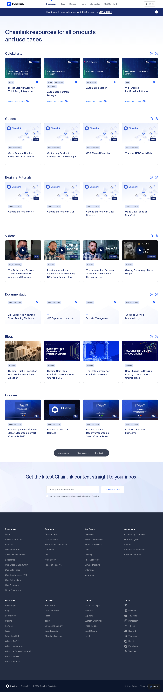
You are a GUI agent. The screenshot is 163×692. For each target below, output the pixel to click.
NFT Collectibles (92, 559)
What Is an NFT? (13, 656)
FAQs (7, 631)
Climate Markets (92, 565)
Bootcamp (10, 559)
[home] (15, 4)
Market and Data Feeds (56, 544)
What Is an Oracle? (14, 646)
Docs (7, 534)
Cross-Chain (51, 534)
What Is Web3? (12, 661)
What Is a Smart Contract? (18, 651)
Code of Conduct (132, 554)
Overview (89, 534)
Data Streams (51, 539)
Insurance (89, 575)
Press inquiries (92, 626)
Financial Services (93, 544)
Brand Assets (51, 631)
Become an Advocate (134, 549)
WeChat (132, 651)
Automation (50, 559)
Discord (132, 631)
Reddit (131, 641)
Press (47, 615)
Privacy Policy (131, 686)
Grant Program (131, 539)
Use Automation (13, 580)
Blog (7, 610)
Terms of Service (147, 686)
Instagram (133, 621)
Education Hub (12, 636)
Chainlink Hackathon (15, 554)
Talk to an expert (93, 605)
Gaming (88, 554)
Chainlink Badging (53, 636)
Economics (10, 615)
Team (47, 621)
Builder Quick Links (14, 539)
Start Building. (105, 12)
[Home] (11, 686)
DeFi (87, 549)
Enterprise (89, 570)
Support (89, 615)
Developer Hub (12, 549)
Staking (8, 621)
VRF (47, 554)
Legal (87, 636)
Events (127, 544)
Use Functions (12, 585)
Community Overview (134, 534)
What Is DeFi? (12, 641)
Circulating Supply (54, 626)
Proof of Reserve (53, 565)
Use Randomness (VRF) (16, 575)
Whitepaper (10, 605)
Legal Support (91, 631)
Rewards (9, 626)
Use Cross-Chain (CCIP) (17, 565)
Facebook (133, 646)
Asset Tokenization (94, 539)
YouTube (132, 615)
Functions (49, 549)
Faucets (9, 544)
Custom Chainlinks (93, 621)
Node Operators (13, 590)
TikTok (131, 626)
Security (89, 610)
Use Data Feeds (12, 570)
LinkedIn (132, 610)
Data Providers (52, 610)
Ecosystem (50, 605)
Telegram (132, 636)
